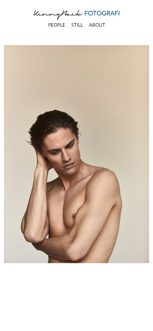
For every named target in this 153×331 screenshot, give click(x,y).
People (56, 25)
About (97, 25)
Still (77, 25)
